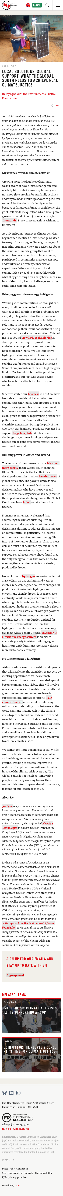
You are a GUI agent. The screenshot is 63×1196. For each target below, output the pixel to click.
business (33, 393)
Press (5, 1168)
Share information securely (17, 1173)
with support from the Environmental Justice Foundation (28, 925)
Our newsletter (43, 1173)
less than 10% (48, 476)
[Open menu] (57, 5)
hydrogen (28, 576)
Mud (17, 1185)
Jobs (12, 1168)
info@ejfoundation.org (15, 1128)
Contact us (22, 1168)
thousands (9, 220)
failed (26, 502)
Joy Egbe (7, 806)
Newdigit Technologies (37, 337)
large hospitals (22, 433)
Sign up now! (15, 975)
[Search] (47, 5)
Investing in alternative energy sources (29, 634)
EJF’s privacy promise (14, 1177)
